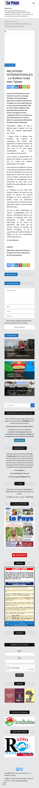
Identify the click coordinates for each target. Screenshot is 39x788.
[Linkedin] (16, 87)
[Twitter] (12, 87)
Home (6, 21)
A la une (14, 21)
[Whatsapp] (24, 87)
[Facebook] (8, 87)
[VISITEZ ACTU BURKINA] (19, 721)
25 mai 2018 (10, 65)
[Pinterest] (20, 87)
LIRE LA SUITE (19, 440)
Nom (19, 658)
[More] (28, 87)
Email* (20, 651)
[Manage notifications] (4, 783)
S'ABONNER (21, 555)
